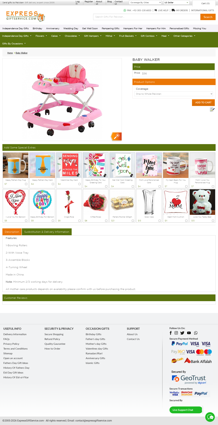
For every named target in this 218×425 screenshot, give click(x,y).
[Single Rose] (69, 201)
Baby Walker (21, 53)
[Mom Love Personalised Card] (149, 164)
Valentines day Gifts (97, 348)
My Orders (182, 10)
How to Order (52, 348)
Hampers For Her (132, 28)
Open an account (13, 358)
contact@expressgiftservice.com (93, 420)
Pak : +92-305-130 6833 (139, 10)
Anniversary (52, 28)
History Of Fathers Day (16, 367)
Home (10, 53)
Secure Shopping (54, 334)
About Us (132, 334)
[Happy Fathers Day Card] (42, 164)
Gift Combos (147, 36)
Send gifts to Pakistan (13, 2)
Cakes (54, 36)
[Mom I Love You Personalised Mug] (202, 164)
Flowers (40, 36)
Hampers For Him (156, 28)
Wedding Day (70, 28)
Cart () (205, 3)
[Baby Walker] (116, 136)
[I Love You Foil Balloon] (15, 201)
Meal (164, 36)
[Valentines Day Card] (69, 164)
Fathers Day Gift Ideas (15, 362)
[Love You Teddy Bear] (202, 201)
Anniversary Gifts (95, 358)
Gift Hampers (91, 36)
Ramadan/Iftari (94, 353)
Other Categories (182, 36)
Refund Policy (52, 338)
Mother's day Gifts (96, 343)
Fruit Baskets (126, 36)
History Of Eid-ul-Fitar (16, 377)
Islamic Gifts (92, 362)
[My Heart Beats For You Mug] (175, 164)
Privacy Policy (11, 343)
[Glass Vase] (149, 201)
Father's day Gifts (95, 338)
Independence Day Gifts (15, 28)
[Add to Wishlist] (212, 109)
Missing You (199, 28)
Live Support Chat (183, 409)
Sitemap (7, 353)
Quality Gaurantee (55, 343)
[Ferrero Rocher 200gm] (122, 201)
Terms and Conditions (15, 348)
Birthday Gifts (93, 334)
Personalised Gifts (179, 28)
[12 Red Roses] (95, 201)
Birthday (37, 28)
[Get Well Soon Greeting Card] (122, 164)
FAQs (6, 338)
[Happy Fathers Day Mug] (15, 164)
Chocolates (71, 36)
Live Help (163, 10)
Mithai (109, 36)
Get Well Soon (90, 28)
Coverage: (142, 88)
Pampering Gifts (110, 28)
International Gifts (202, 10)
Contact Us (133, 338)
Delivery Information (14, 334)
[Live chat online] (210, 417)
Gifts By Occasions (12, 43)
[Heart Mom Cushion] (175, 201)
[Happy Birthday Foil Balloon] (42, 201)
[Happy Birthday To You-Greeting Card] (95, 164)
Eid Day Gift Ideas (13, 372)
